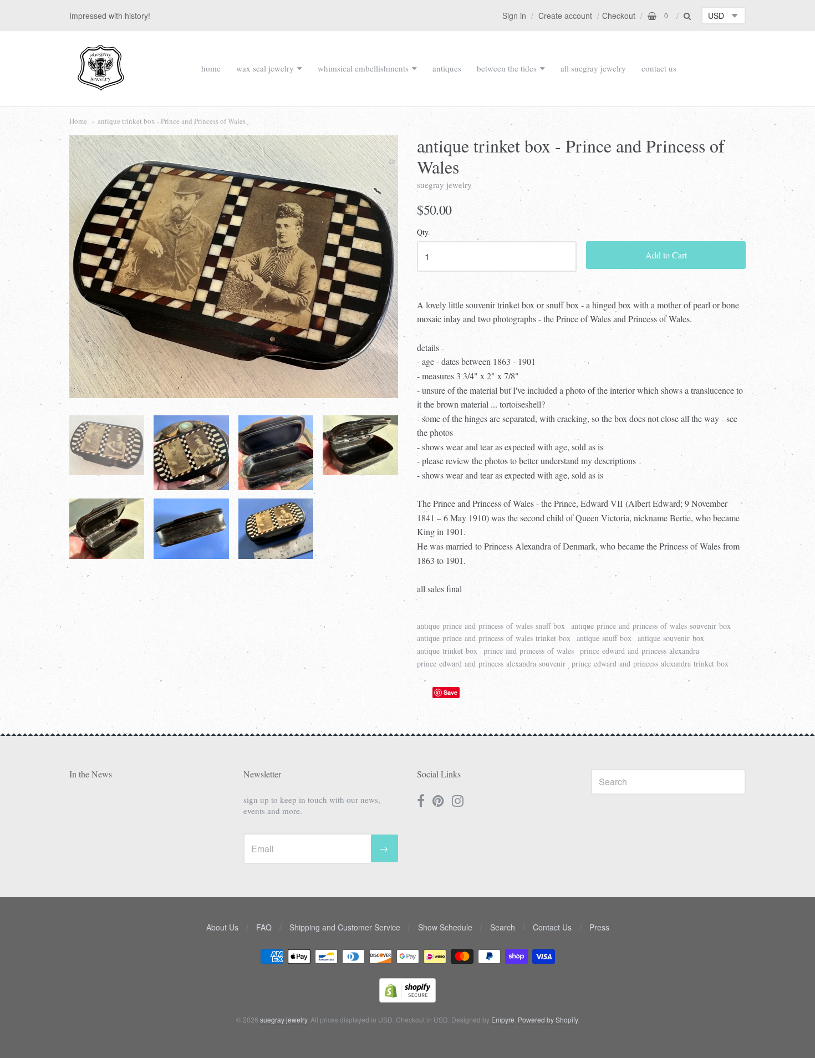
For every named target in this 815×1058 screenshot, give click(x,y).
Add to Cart (666, 255)
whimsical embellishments (363, 68)
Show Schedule (445, 927)
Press (599, 927)
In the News (90, 774)
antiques (446, 68)
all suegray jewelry (593, 68)
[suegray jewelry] (101, 85)
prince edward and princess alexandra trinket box (650, 663)
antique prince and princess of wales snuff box (491, 625)
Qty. (423, 232)
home (211, 68)
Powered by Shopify (548, 1019)
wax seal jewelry (265, 68)
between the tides (507, 68)
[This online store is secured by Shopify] (407, 999)
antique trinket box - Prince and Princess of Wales (172, 121)
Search (502, 927)
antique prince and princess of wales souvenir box (651, 625)
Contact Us (552, 927)
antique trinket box (447, 650)
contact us (658, 68)
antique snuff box (604, 638)
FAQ (264, 927)
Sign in (514, 15)
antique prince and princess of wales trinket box (493, 638)
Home (78, 121)
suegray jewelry (444, 184)
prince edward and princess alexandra (639, 650)
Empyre (503, 1019)
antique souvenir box (671, 638)
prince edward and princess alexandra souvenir (491, 663)
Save (450, 692)
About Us (222, 927)
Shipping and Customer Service (344, 927)
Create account (565, 15)
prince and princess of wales (528, 650)
